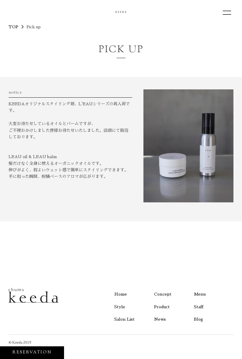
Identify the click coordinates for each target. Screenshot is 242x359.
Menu (200, 294)
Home (120, 294)
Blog (198, 319)
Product (162, 307)
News (160, 319)
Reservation (32, 352)
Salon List (124, 319)
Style (119, 307)
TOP (13, 27)
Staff (198, 307)
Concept (162, 294)
